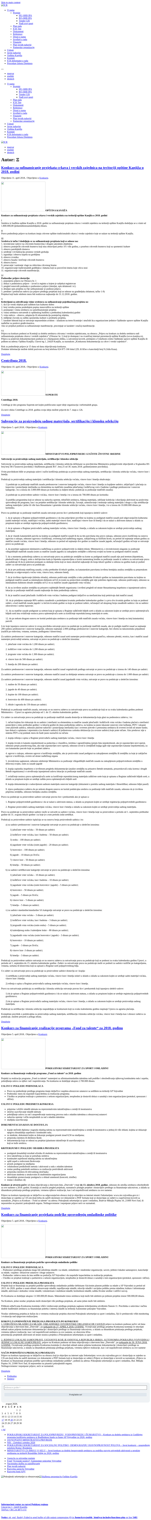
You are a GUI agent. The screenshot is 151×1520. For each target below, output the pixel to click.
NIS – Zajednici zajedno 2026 (21, 1442)
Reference (17, 34)
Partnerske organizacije (24, 47)
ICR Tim (17, 29)
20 (11, 1420)
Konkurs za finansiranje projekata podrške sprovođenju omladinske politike (59, 1214)
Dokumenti (18, 31)
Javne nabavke (14, 52)
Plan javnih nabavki (22, 44)
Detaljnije (5, 354)
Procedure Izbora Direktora (19, 63)
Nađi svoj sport (26, 23)
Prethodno (12, 1376)
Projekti (16, 13)
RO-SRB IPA (25, 18)
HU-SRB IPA (25, 15)
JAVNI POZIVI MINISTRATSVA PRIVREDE (29, 1440)
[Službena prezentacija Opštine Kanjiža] (58, 1476)
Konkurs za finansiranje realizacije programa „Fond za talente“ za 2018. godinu (62, 1028)
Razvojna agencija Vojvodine (20, 1469)
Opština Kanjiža (14, 55)
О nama (10, 10)
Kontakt (11, 58)
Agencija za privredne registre (21, 1458)
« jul (3, 1429)
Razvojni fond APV (16, 1471)
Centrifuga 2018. (14, 360)
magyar (10, 73)
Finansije (17, 42)
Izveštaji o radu (20, 39)
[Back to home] (4, 5)
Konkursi (43, 178)
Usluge (10, 50)
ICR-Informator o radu (17, 60)
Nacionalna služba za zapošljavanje (23, 1463)
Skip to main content (10, 2)
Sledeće (10, 1379)
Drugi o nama (19, 37)
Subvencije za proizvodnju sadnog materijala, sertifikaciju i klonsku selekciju (59, 421)
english (10, 76)
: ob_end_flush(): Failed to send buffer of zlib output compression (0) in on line (69, 1517)
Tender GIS (24, 21)
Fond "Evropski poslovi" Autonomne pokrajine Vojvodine (34, 1461)
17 (3, 1420)
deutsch (10, 79)
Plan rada (17, 26)
